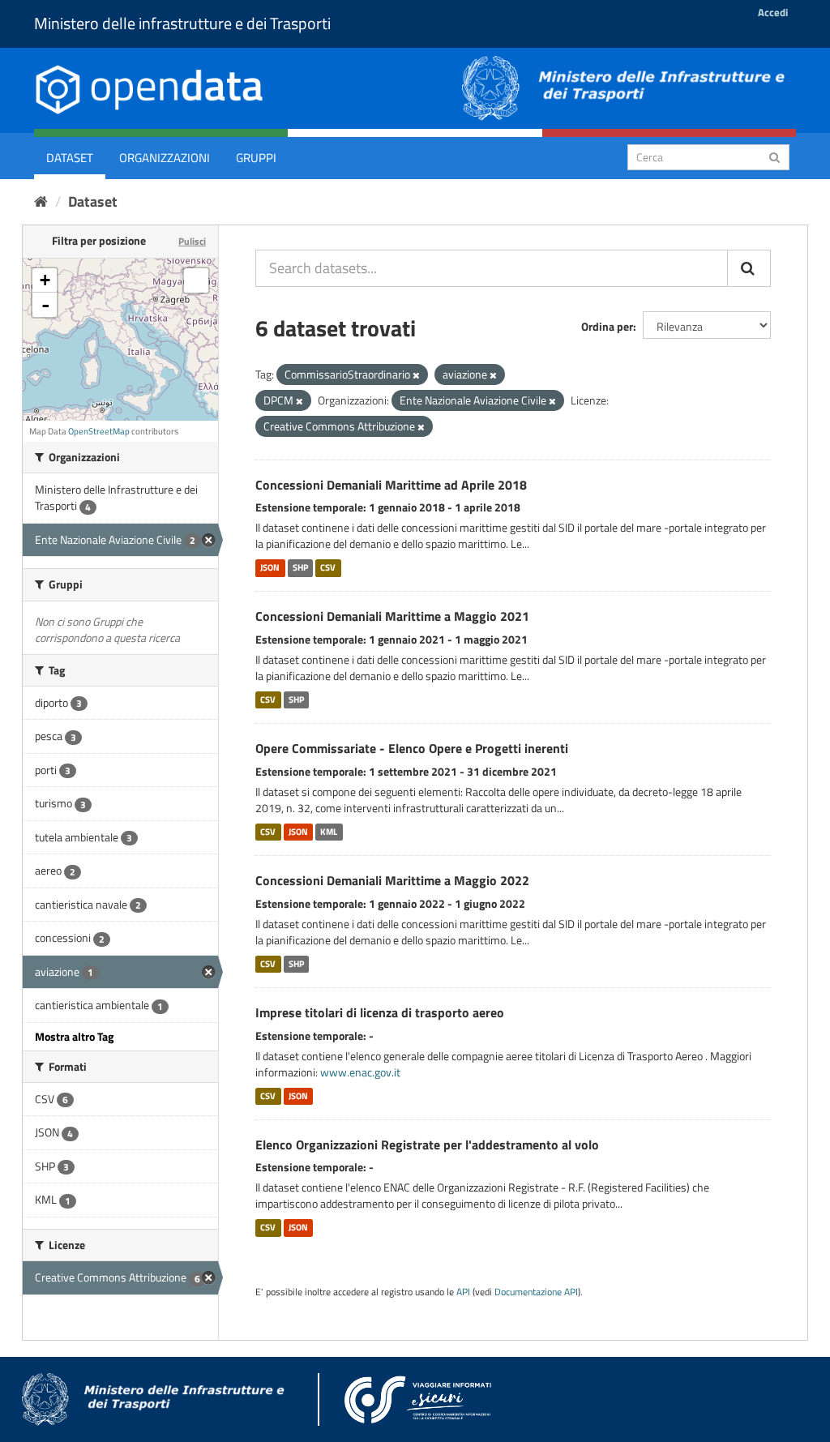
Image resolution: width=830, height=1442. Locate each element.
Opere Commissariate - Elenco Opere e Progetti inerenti (411, 748)
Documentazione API (536, 1292)
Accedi (773, 12)
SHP (300, 567)
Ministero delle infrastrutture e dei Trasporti (182, 23)
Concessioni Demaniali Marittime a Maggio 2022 (392, 880)
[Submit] (774, 156)
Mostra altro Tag (74, 1036)
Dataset (69, 157)
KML (328, 831)
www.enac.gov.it (360, 1071)
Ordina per (607, 326)
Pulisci (192, 241)
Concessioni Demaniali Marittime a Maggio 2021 (392, 616)
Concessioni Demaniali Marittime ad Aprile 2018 (391, 484)
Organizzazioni (164, 157)
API (463, 1292)
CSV (328, 567)
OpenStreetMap (99, 431)
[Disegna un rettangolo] (196, 280)
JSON (270, 567)
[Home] (41, 201)
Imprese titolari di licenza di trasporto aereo (379, 1012)
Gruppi (256, 157)
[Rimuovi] (416, 375)
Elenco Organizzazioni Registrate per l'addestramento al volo (427, 1144)
